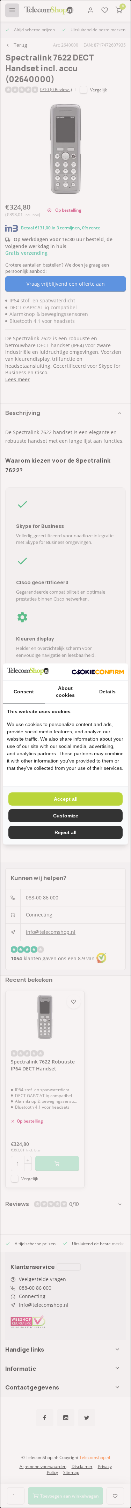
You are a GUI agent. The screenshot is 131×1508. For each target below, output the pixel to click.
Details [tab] (107, 691)
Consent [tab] (24, 691)
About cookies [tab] (65, 691)
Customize (65, 815)
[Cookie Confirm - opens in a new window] (98, 672)
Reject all (65, 832)
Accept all (66, 799)
